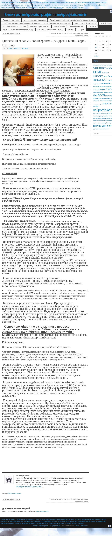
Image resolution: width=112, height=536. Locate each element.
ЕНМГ (97, 72)
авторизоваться (42, 511)
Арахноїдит (99, 67)
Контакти (18, 8)
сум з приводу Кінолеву (104, 123)
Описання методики (7, 8)
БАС (107, 68)
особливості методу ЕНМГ (103, 113)
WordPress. (84, 526)
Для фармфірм (101, 5)
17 (96, 47)
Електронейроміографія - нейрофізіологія (45, 14)
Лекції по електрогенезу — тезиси (60, 8)
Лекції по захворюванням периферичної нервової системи (54, 2)
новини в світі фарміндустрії (33, 5)
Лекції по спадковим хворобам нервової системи (90, 2)
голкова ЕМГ (104, 89)
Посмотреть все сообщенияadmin (29, 487)
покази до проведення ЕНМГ (101, 116)
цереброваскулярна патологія (101, 129)
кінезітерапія (108, 100)
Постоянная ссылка (14, 493)
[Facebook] (109, 526)
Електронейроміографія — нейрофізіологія (46, 526)
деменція (100, 92)
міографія (95, 106)
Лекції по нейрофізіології (11, 33)
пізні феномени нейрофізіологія (101, 118)
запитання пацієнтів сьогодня (67, 5)
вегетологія (96, 86)
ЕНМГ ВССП (105, 72)
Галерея (81, 8)
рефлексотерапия (98, 120)
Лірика (105, 76)
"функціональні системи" (100, 65)
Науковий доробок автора (86, 5)
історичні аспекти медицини (25, 2)
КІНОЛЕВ (98, 76)
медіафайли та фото (50, 5)
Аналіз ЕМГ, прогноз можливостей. (12, 5)
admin (10, 48)
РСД (109, 80)
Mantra (77, 526)
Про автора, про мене (8, 2)
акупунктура (96, 83)
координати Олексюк (99, 100)
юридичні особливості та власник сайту (35, 8)
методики (25, 48)
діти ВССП (99, 95)
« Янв (96, 56)
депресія (106, 92)
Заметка (74, 8)
